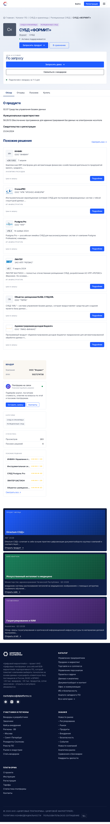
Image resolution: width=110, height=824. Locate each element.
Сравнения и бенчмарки (70, 754)
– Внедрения (64, 733)
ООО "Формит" (36, 370)
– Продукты (63, 729)
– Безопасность (66, 737)
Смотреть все (99, 142)
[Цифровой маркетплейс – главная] (5, 4)
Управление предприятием (71, 658)
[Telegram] (5, 701)
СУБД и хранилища (39, 17)
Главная (10, 17)
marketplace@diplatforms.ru (17, 696)
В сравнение (59, 45)
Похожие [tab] (33, 92)
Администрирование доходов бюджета (34, 326)
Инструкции (9, 776)
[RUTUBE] (18, 701)
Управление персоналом (70, 670)
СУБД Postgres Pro (16, 473)
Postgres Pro (20, 221)
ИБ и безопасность (67, 690)
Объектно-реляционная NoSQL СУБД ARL (34, 297)
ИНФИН (18, 151)
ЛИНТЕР (19, 259)
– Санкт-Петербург (12, 737)
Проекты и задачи (67, 674)
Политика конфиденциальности (22, 815)
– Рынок (62, 725)
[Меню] (104, 3)
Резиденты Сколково (13, 741)
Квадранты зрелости (68, 758)
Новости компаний (67, 745)
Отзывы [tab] (21, 92)
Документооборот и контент (72, 682)
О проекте (8, 772)
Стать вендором (11, 754)
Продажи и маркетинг (69, 662)
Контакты (32, 405)
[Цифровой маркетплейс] (27, 654)
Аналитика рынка (66, 750)
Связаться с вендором (55, 72)
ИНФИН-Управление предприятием (18, 459)
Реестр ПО (8, 745)
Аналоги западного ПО (69, 695)
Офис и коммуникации (69, 686)
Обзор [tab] (9, 92)
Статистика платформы (14, 789)
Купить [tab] (46, 92)
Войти (77, 4)
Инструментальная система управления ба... (18, 466)
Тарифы (7, 785)
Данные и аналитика (68, 678)
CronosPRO (20, 189)
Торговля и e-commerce (70, 666)
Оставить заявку (15, 405)
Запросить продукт (34, 45)
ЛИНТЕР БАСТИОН (16, 480)
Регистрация (92, 4)
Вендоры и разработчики (15, 717)
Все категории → (66, 699)
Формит (23, 35)
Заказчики (8, 721)
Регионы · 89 (9, 729)
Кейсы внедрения (12, 725)
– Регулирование (66, 721)
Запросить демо (55, 64)
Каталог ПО (21, 17)
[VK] (11, 701)
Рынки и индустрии (12, 750)
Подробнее (97, 178)
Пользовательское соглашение (61, 815)
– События (63, 741)
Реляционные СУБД (60, 17)
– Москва (7, 733)
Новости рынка (65, 717)
